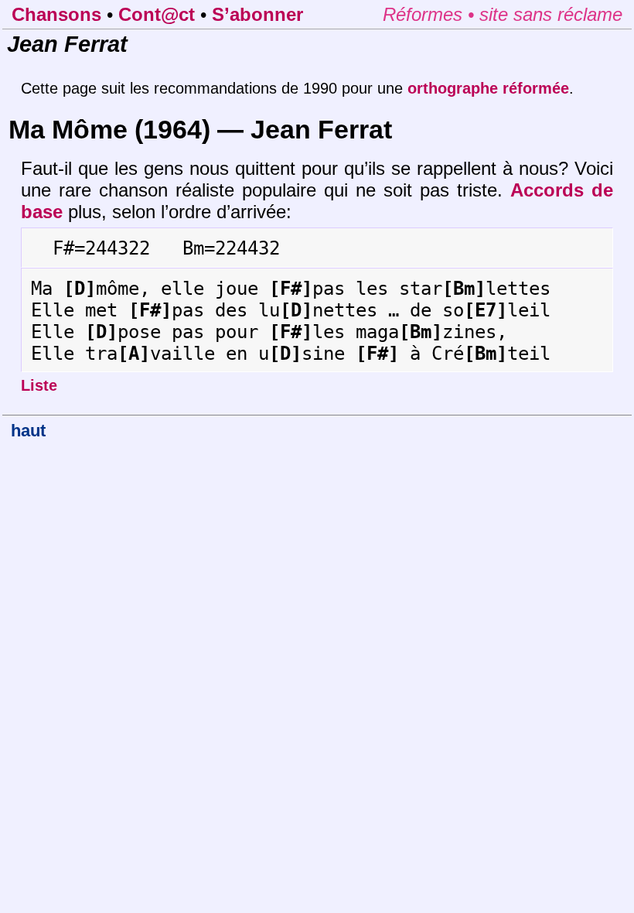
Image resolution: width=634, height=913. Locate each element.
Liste (39, 385)
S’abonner (257, 14)
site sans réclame (550, 14)
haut (28, 430)
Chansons (56, 14)
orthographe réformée (488, 88)
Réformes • (431, 14)
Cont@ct (156, 14)
